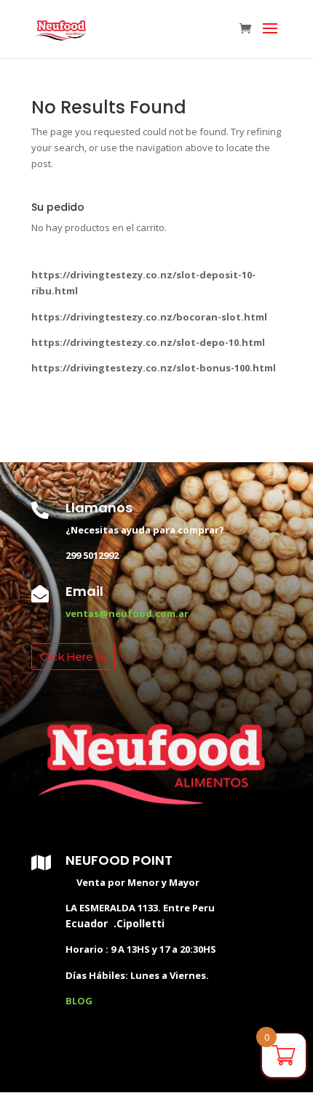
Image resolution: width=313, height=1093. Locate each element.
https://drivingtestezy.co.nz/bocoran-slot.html (149, 316)
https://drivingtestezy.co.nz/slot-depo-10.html (148, 342)
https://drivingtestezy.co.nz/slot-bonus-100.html (153, 367)
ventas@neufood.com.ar (127, 613)
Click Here (66, 657)
